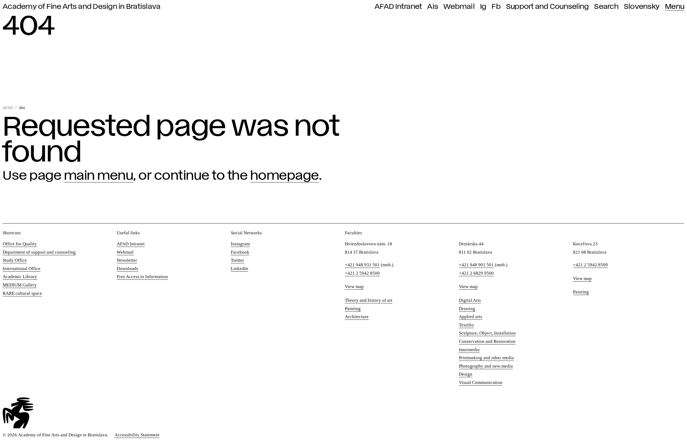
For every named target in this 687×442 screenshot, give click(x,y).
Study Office (15, 260)
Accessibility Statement (137, 434)
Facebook (240, 252)
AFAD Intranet (398, 6)
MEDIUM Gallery (20, 285)
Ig (483, 6)
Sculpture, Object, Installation (487, 333)
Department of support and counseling (39, 252)
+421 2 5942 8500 (362, 273)
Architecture (357, 316)
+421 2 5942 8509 (590, 264)
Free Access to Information (142, 276)
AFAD (8, 108)
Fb (496, 6)
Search (606, 6)
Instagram (240, 243)
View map (354, 286)
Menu (674, 6)
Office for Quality (20, 243)
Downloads (127, 268)
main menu (99, 176)
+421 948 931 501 (362, 264)
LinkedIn (239, 268)
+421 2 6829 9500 (476, 273)
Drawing (467, 308)
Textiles (466, 325)
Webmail (459, 6)
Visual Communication (480, 382)
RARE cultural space (22, 293)
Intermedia (469, 349)
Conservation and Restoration (487, 341)
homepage (284, 176)
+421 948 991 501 (476, 264)
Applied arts (470, 316)
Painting (353, 308)
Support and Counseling (547, 6)
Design (465, 374)
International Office (22, 268)
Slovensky (642, 6)
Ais (432, 6)
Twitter (237, 260)
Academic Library (20, 276)
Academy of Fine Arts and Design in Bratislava (81, 6)
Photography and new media (486, 366)
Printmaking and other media (486, 357)
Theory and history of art (368, 300)
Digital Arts (470, 300)
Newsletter (127, 260)
